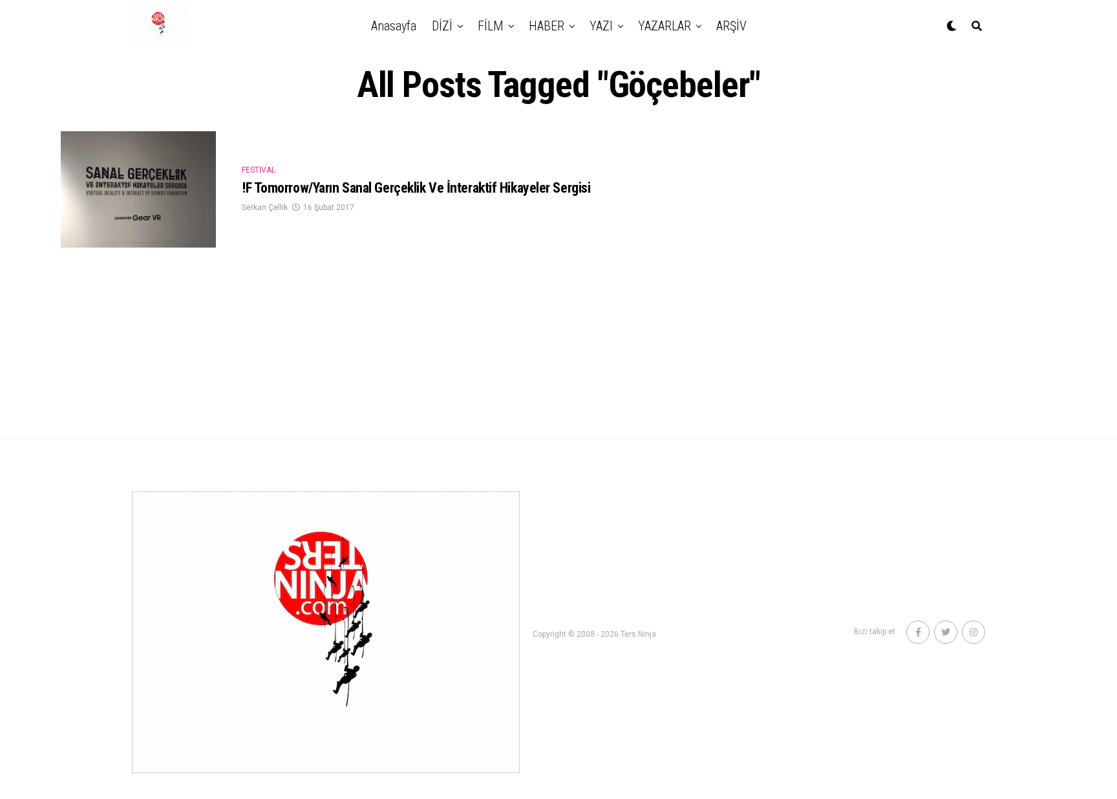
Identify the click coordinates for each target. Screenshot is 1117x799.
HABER (546, 26)
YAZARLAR (664, 26)
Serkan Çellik (265, 207)
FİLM (491, 26)
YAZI (601, 26)
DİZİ (442, 26)
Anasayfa (393, 26)
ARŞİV (731, 26)
